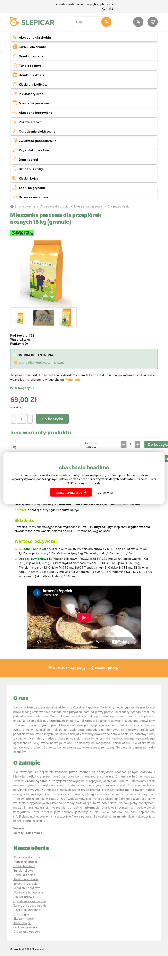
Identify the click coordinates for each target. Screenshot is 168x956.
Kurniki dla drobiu (29, 46)
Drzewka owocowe (30, 196)
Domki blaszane (27, 56)
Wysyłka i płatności (100, 4)
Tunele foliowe (27, 65)
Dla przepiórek (118, 206)
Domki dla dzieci (28, 74)
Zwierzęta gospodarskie (34, 140)
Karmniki (21, 510)
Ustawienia (105, 492)
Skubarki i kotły (27, 168)
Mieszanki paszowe (30, 102)
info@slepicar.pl (107, 668)
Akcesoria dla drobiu (31, 37)
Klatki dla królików (29, 84)
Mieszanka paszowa (88, 206)
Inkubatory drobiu (29, 93)
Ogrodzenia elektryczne (33, 131)
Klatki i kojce (25, 178)
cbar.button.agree (69, 492)
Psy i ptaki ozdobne (30, 149)
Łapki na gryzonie (29, 187)
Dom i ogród (25, 159)
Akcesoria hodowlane (32, 112)
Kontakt (107, 8)
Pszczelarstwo (27, 121)
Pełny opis (73, 380)
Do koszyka (52, 418)
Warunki (19, 828)
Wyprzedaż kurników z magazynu (42, 362)
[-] (13, 419)
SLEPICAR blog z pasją (69, 668)
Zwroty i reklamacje (69, 4)
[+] (30, 419)
